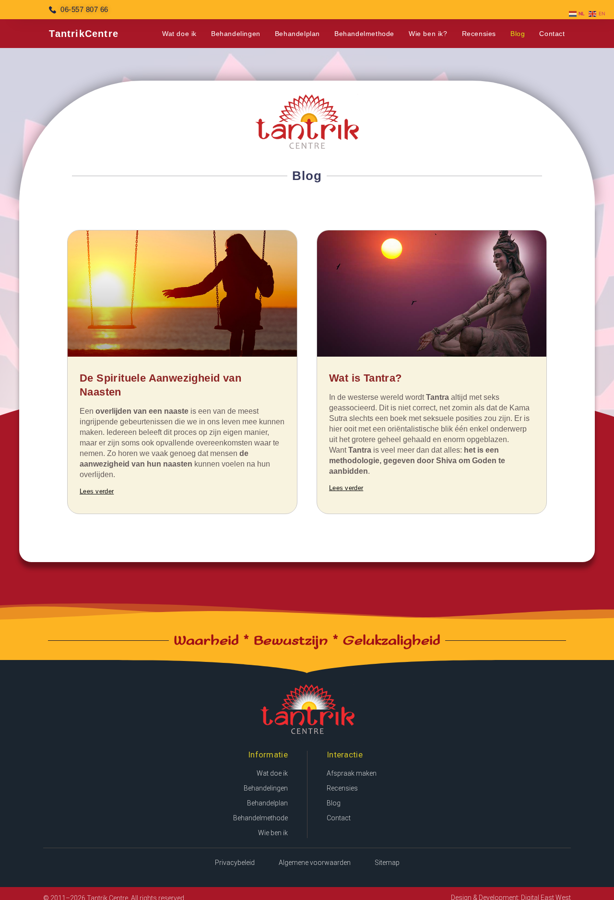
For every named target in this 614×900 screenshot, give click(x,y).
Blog (517, 33)
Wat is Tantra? (365, 378)
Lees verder (97, 491)
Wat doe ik (179, 33)
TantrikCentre (83, 33)
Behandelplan (297, 33)
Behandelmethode (364, 33)
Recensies (479, 33)
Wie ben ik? (428, 33)
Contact (552, 33)
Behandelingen (235, 33)
